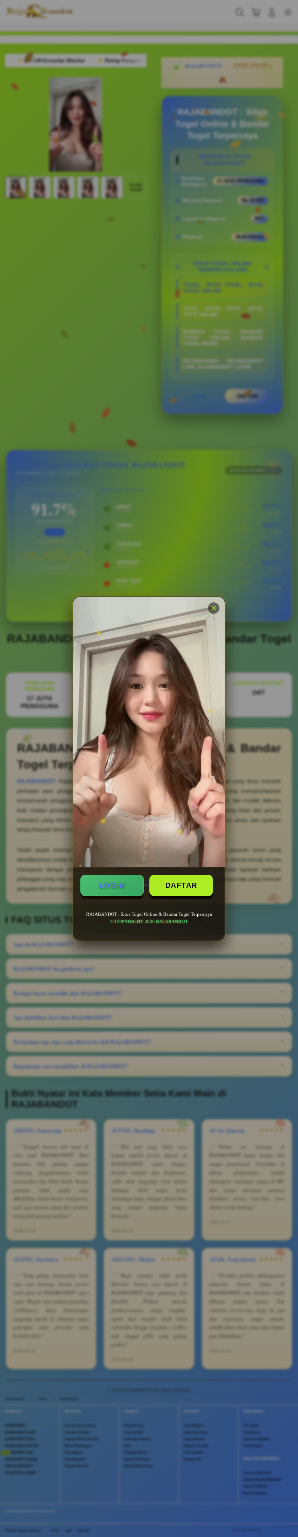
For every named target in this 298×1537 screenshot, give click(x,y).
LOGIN (112, 885)
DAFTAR (181, 885)
